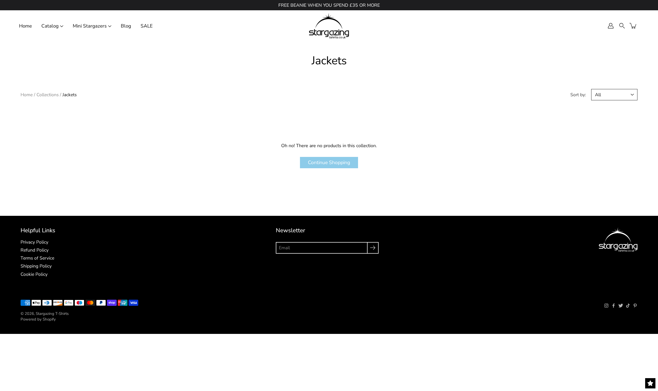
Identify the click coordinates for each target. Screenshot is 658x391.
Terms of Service (37, 258)
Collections (47, 95)
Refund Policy (35, 250)
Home (25, 26)
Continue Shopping (329, 162)
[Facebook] (613, 306)
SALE (147, 26)
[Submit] (373, 248)
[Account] (611, 26)
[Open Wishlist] (650, 383)
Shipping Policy (36, 266)
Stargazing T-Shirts (52, 313)
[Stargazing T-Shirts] (329, 26)
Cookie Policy (34, 274)
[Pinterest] (635, 306)
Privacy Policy (34, 242)
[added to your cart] (633, 26)
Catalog (50, 26)
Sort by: (578, 95)
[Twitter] (620, 306)
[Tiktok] (628, 306)
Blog (126, 26)
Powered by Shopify (38, 319)
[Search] (622, 26)
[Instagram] (606, 306)
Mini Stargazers (90, 26)
